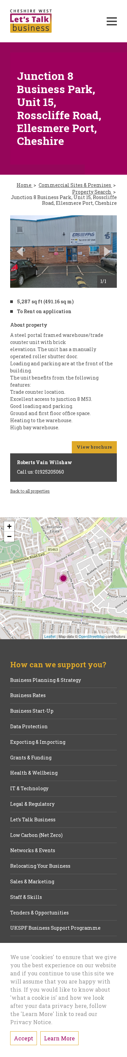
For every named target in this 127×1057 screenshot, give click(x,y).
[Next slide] (107, 251)
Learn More (59, 1038)
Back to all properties (30, 491)
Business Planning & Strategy (45, 680)
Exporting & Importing (37, 742)
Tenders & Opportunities (39, 913)
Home (25, 185)
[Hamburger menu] (112, 21)
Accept (23, 1038)
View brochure (94, 447)
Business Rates (28, 695)
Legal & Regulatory (32, 804)
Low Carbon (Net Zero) (36, 835)
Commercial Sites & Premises (75, 185)
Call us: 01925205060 (40, 472)
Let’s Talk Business (33, 820)
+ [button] (9, 526)
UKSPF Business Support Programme (55, 928)
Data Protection (29, 727)
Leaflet (50, 636)
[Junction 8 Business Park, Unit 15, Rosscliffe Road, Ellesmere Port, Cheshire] (63, 578)
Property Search (92, 192)
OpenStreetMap (92, 636)
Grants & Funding (30, 758)
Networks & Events (32, 851)
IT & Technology (29, 789)
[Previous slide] (20, 251)
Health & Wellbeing (34, 773)
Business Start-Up (32, 711)
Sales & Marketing (32, 882)
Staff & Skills (26, 897)
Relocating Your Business (40, 866)
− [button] (9, 536)
